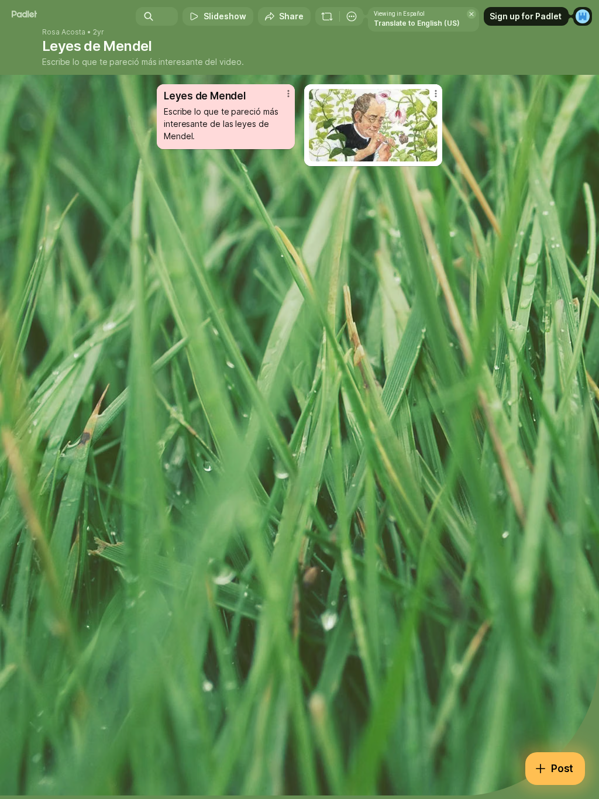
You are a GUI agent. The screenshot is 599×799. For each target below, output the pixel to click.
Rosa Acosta (63, 32)
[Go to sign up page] (582, 16)
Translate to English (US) (417, 23)
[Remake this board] (327, 16)
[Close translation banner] (471, 14)
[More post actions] (281, 98)
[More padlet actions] (351, 16)
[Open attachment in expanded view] (373, 125)
